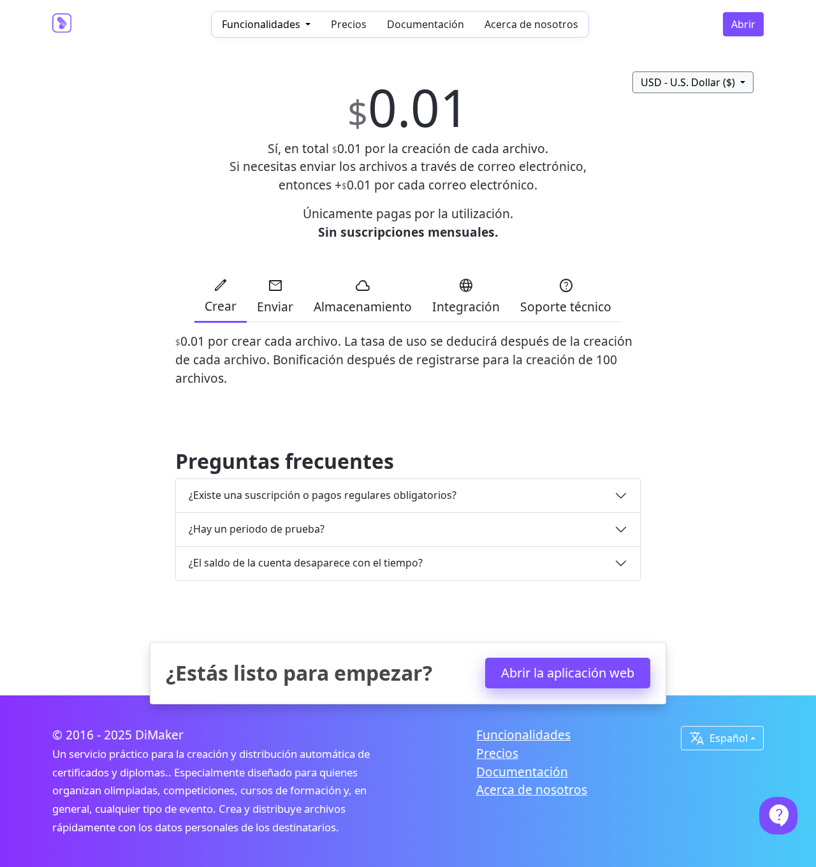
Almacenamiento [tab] (363, 296)
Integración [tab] (466, 296)
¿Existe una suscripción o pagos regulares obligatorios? (322, 495)
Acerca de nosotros (531, 24)
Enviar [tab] (275, 296)
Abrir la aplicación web (567, 672)
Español (718, 738)
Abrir (743, 24)
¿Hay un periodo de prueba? (256, 529)
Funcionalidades (523, 734)
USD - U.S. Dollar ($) (689, 82)
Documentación (425, 24)
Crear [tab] (221, 295)
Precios (349, 24)
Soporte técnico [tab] (565, 296)
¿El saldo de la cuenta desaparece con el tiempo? (306, 563)
